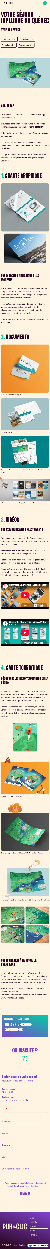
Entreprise (6, 1121)
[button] (45, 3)
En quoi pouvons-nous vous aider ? (16, 1168)
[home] (8, 3)
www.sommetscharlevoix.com (12, 997)
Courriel (5, 1133)
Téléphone (6, 1145)
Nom (4, 1109)
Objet (5, 1156)
